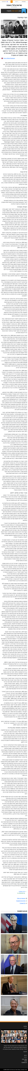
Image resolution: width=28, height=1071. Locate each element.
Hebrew (4, 1)
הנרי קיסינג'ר (22, 891)
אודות (25, 1060)
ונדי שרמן (24, 931)
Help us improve (21, 898)
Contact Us (22, 903)
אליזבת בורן (24, 1013)
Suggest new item (20, 900)
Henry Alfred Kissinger (9, 58)
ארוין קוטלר (24, 952)
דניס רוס (24, 993)
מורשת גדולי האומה (14, 5)
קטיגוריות (23, 1)
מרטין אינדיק (24, 972)
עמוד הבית (24, 1059)
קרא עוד (25, 1051)
